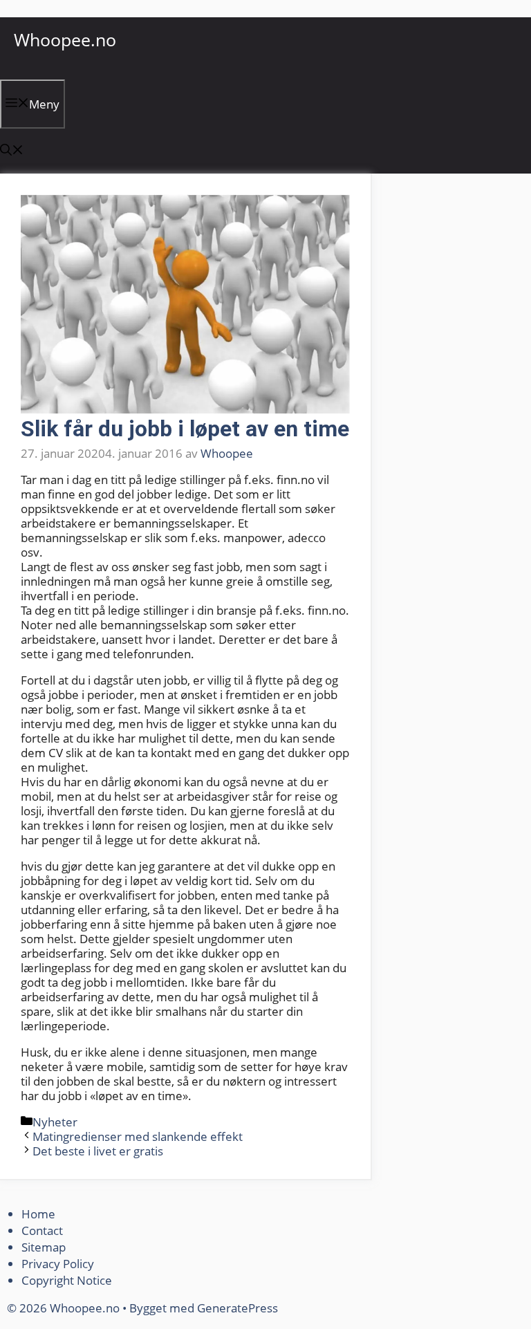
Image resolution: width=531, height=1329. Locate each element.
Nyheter (54, 1122)
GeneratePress (237, 1308)
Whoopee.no (65, 39)
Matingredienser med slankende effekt (137, 1136)
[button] (12, 151)
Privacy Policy (59, 1264)
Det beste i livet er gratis (97, 1151)
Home (38, 1214)
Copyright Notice (66, 1280)
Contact (42, 1230)
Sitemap (43, 1247)
